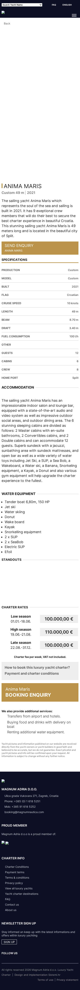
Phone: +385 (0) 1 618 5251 (22, 801)
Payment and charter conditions (32, 673)
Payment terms (14, 872)
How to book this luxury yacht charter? (37, 667)
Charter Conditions (17, 866)
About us (10, 910)
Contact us (12, 904)
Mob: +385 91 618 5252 (20, 806)
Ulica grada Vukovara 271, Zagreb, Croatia (31, 795)
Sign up (9, 942)
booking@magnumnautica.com (24, 812)
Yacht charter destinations (21, 893)
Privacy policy (14, 883)
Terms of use (45, 979)
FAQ (54, 4)
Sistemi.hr (54, 974)
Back (7, 23)
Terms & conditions (17, 877)
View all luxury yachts (18, 888)
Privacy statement (67, 979)
